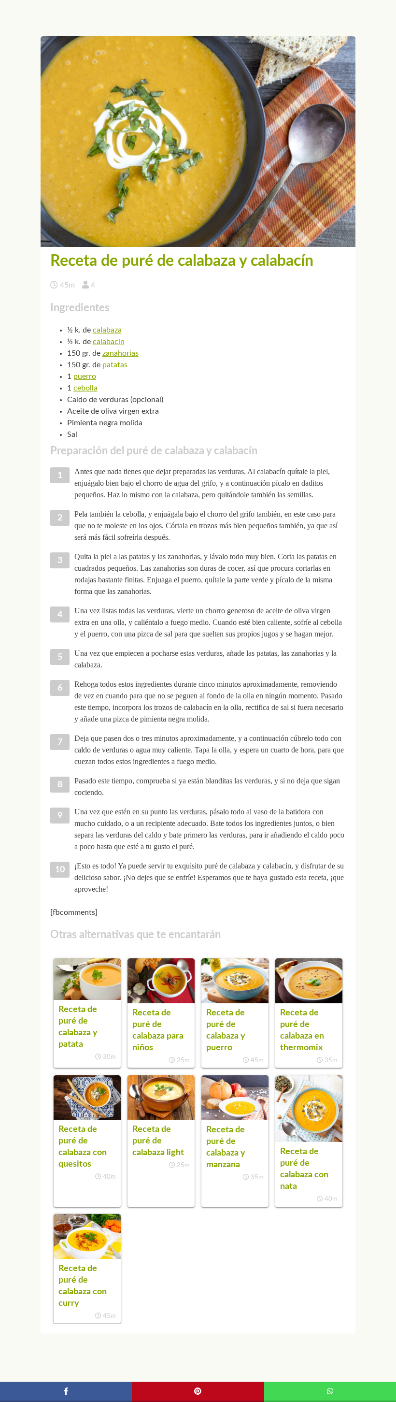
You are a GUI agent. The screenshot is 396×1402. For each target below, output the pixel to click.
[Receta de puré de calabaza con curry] (87, 1256)
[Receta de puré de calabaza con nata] (308, 1139)
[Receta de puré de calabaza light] (161, 1117)
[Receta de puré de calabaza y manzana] (235, 1118)
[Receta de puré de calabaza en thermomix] (308, 1001)
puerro (84, 376)
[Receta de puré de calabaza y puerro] (235, 1001)
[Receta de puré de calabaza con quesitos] (87, 1117)
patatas (114, 365)
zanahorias (120, 353)
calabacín (109, 342)
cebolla (85, 388)
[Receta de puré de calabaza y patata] (87, 997)
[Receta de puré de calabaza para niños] (161, 1001)
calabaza (107, 330)
